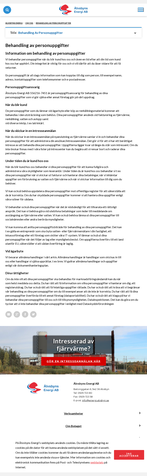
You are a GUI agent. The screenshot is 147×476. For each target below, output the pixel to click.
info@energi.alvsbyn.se (95, 400)
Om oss (29, 23)
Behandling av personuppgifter (53, 23)
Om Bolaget (73, 426)
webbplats (97, 462)
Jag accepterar (129, 454)
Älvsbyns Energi (14, 23)
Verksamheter (73, 413)
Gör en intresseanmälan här (74, 361)
